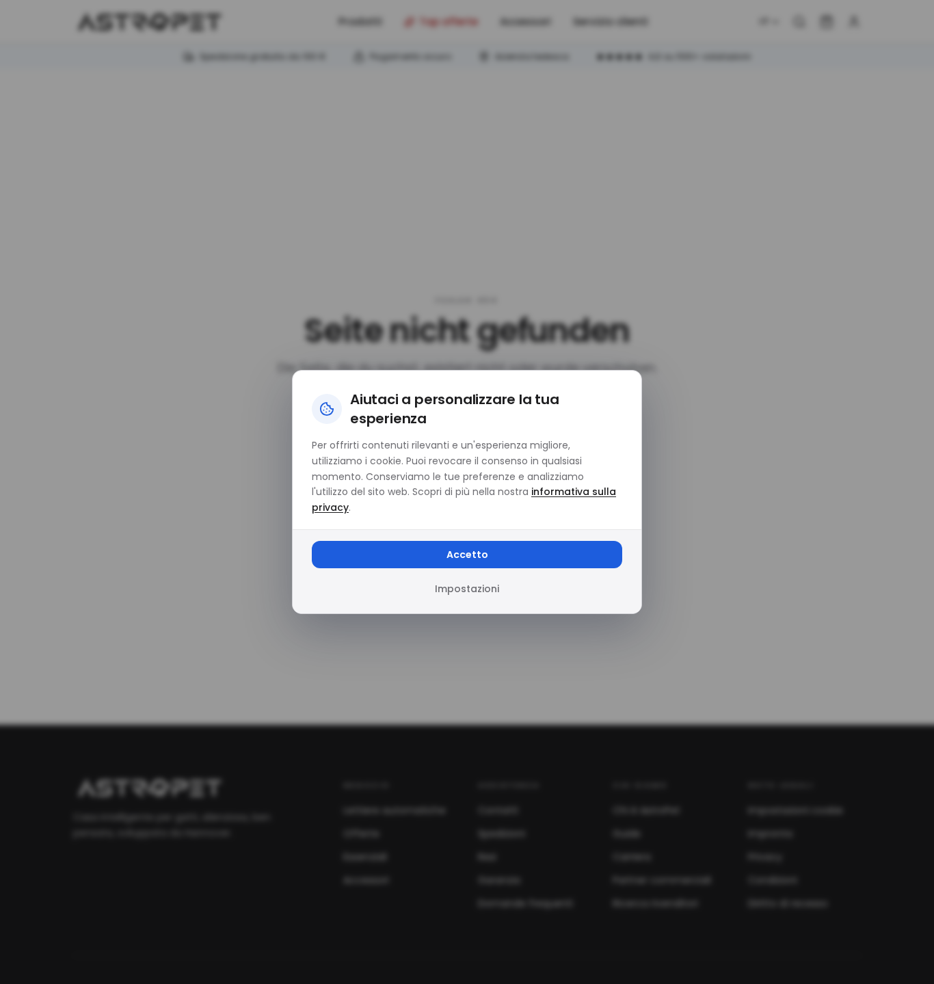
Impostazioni (467, 589)
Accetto (467, 554)
